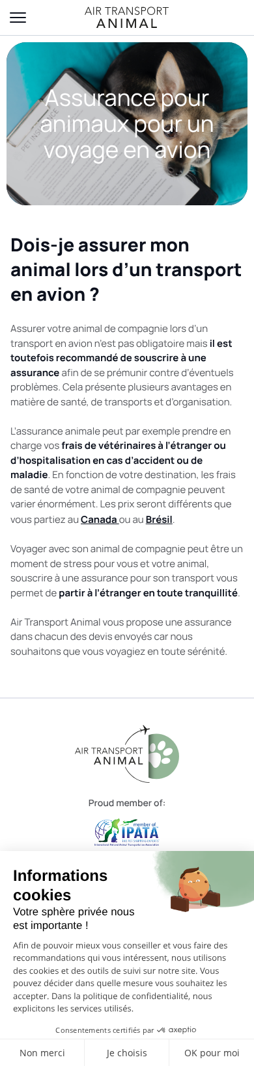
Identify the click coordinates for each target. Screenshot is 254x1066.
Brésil (159, 519)
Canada (100, 519)
